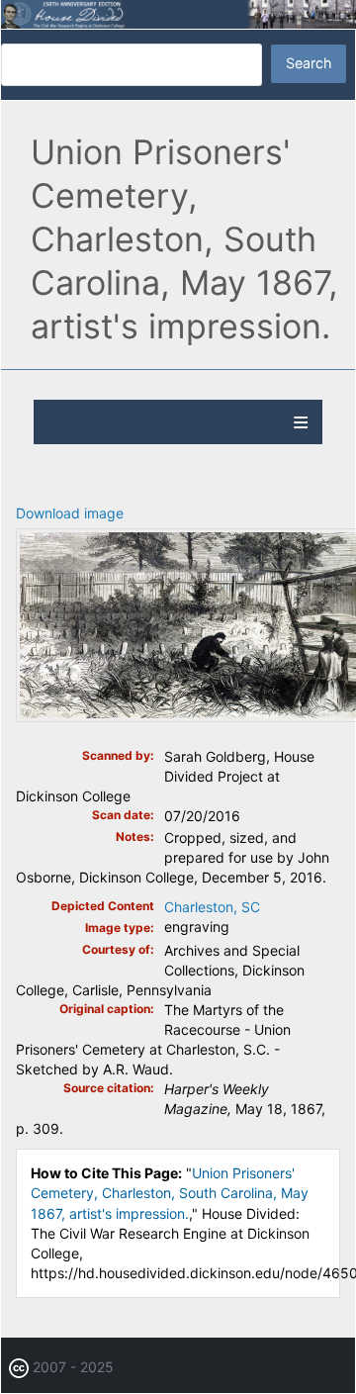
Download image (70, 513)
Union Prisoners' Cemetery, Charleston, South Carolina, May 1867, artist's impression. (170, 1192)
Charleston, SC (212, 906)
